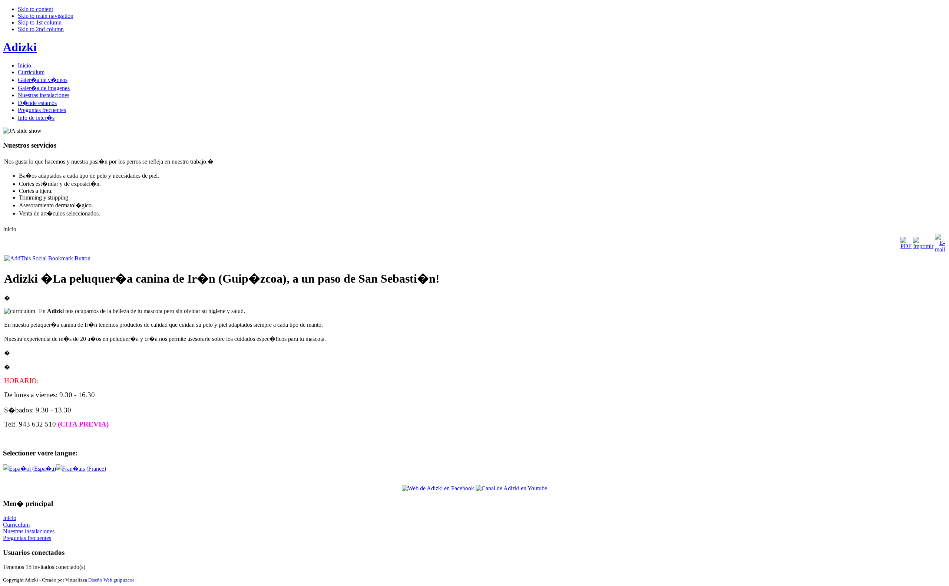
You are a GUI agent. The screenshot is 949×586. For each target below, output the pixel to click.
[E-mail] (940, 249)
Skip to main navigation (45, 16)
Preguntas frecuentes (27, 538)
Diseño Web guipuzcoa (111, 580)
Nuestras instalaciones (28, 531)
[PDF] (906, 246)
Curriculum (16, 524)
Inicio (9, 518)
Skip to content (35, 9)
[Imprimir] (923, 246)
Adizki (20, 47)
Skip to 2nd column (41, 29)
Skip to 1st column (40, 22)
